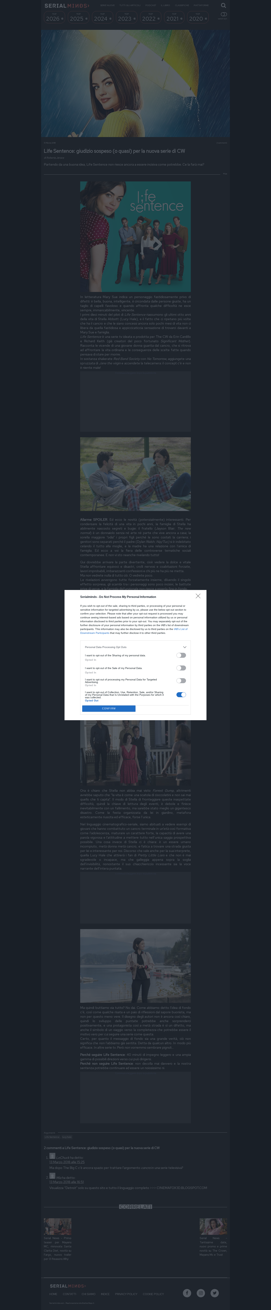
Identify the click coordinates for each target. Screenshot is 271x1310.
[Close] (199, 597)
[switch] (181, 655)
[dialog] (135, 655)
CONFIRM (109, 708)
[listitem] (135, 647)
